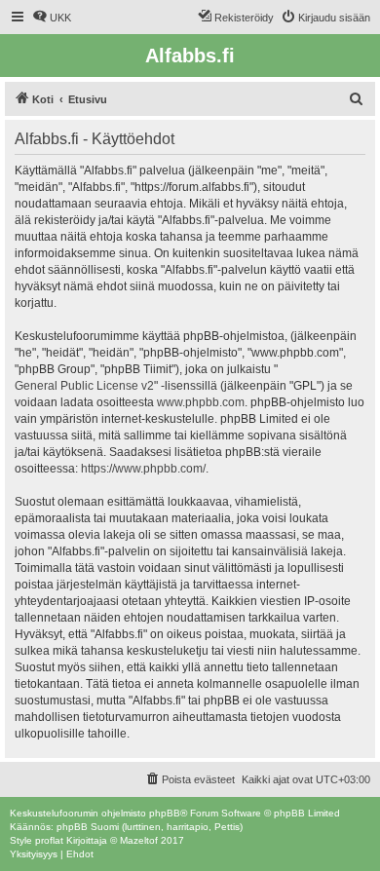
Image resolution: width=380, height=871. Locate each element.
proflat (49, 840)
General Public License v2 (84, 386)
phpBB (164, 813)
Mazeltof (139, 840)
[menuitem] (51, 17)
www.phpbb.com (201, 402)
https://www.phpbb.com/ (143, 468)
